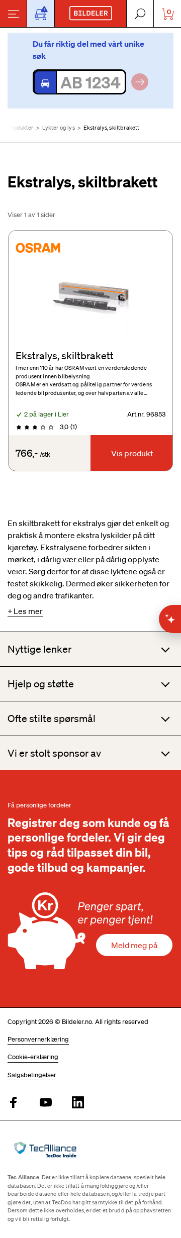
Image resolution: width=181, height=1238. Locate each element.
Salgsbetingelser (32, 1075)
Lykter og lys (58, 128)
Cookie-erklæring (33, 1057)
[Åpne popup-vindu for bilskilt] (40, 13)
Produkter (20, 128)
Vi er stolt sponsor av (54, 753)
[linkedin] (78, 1103)
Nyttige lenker (39, 649)
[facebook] (14, 1103)
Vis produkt (132, 453)
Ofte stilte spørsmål (52, 718)
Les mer (28, 611)
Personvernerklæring (38, 1039)
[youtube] (46, 1103)
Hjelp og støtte (41, 684)
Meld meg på (134, 945)
